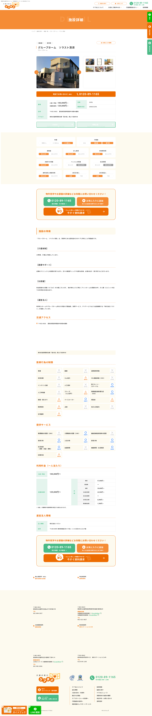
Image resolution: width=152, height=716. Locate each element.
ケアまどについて (77, 687)
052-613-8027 (82, 618)
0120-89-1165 (82, 660)
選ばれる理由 (76, 695)
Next (79, 72)
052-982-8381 (37, 665)
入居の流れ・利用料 (78, 693)
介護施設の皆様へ (77, 701)
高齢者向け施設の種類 (103, 695)
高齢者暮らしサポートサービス (81, 704)
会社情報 (75, 690)
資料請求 (99, 701)
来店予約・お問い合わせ (104, 698)
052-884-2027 (37, 612)
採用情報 (99, 687)
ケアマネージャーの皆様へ (80, 698)
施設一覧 (46, 31)
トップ (33, 31)
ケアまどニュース (102, 693)
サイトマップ (105, 710)
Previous (36, 72)
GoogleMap (95, 613)
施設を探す (39, 31)
